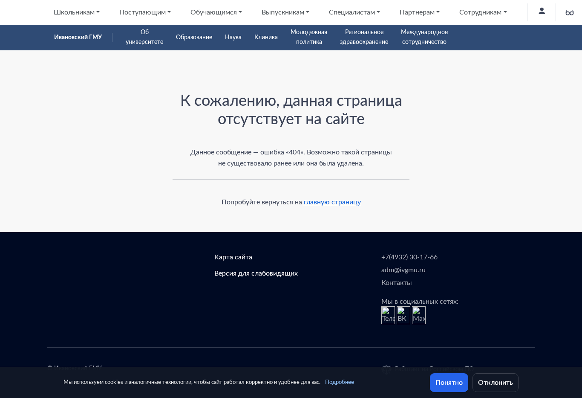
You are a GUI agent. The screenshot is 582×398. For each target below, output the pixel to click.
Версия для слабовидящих (256, 273)
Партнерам (417, 12)
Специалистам (352, 12)
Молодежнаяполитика (309, 37)
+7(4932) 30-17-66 (409, 257)
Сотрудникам (480, 12)
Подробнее (339, 382)
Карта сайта (233, 257)
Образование (194, 38)
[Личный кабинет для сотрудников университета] (541, 12)
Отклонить (495, 382)
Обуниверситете (144, 37)
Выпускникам (283, 12)
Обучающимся (213, 12)
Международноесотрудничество (424, 37)
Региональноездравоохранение (364, 37)
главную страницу (332, 202)
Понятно (449, 382)
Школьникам (74, 12)
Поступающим (142, 12)
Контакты (396, 282)
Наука (233, 38)
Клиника (266, 38)
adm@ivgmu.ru (403, 270)
